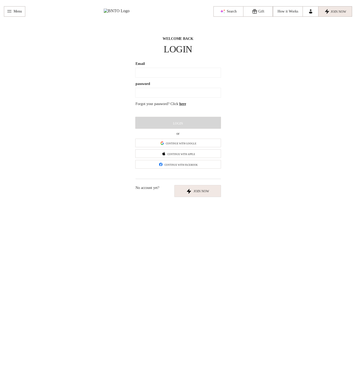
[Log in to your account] (310, 11)
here (182, 104)
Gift (261, 11)
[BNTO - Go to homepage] (119, 12)
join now (201, 191)
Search (232, 11)
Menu (18, 11)
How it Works (288, 11)
